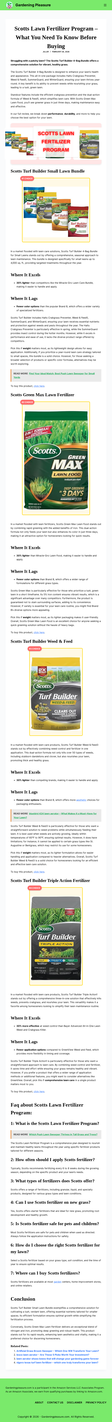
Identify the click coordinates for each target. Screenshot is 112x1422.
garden (57, 1281)
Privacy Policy (96, 1402)
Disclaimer (74, 1402)
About (39, 1402)
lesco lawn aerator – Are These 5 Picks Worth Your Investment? (52, 1354)
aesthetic (81, 799)
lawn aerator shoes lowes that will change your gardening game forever (57, 1358)
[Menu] (105, 5)
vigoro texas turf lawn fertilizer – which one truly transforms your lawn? (57, 1362)
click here (39, 385)
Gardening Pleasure (33, 5)
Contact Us (55, 1402)
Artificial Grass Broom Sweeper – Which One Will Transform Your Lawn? (57, 1350)
